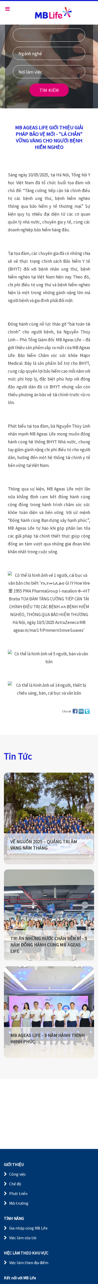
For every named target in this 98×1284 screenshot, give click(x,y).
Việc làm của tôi (22, 1237)
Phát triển (18, 1193)
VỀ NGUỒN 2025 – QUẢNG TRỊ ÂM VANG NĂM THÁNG (43, 845)
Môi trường (18, 1203)
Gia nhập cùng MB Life (28, 1228)
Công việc (17, 1174)
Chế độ (15, 1183)
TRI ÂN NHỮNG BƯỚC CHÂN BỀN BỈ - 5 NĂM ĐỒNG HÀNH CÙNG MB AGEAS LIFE (48, 944)
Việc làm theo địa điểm (28, 1262)
